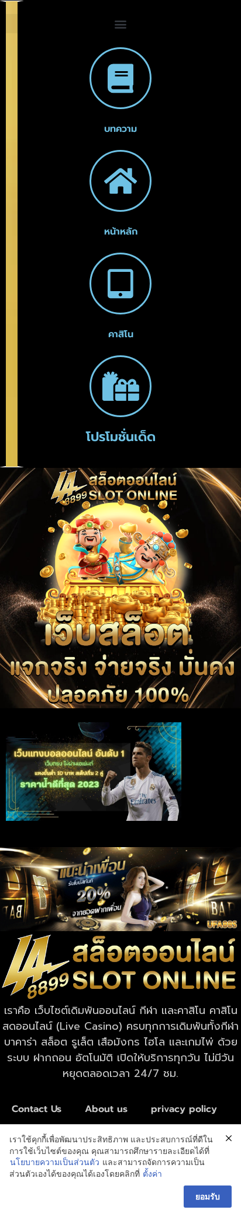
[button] (120, 23)
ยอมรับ (207, 1196)
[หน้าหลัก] (120, 181)
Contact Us (36, 1109)
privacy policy (184, 1109)
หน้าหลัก (120, 232)
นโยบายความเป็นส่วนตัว (54, 1162)
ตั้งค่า (152, 1173)
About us (106, 1109)
